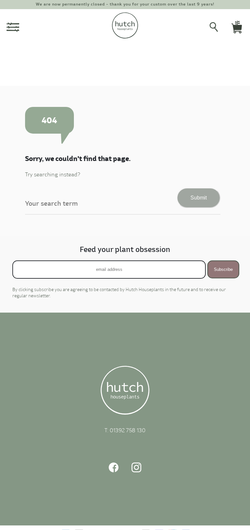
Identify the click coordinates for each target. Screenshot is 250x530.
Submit (198, 197)
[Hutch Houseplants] (125, 391)
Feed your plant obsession (125, 250)
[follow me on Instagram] (136, 470)
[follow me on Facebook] (113, 470)
